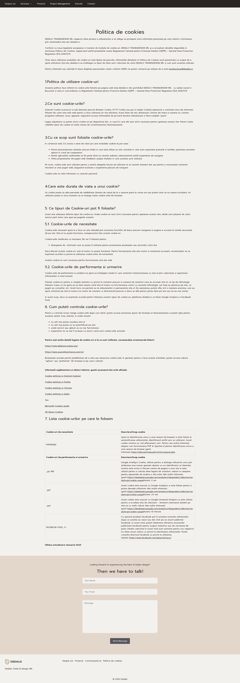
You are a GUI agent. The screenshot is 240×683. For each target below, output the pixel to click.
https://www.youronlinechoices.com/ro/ (64, 352)
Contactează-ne (93, 660)
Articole (78, 3)
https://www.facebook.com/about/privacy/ (150, 537)
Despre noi (10, 3)
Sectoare (24, 3)
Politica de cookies (112, 660)
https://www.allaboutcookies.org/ (61, 346)
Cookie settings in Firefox (58, 382)
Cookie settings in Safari (57, 394)
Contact (91, 3)
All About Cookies (54, 412)
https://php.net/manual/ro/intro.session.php (153, 452)
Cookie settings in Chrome (58, 388)
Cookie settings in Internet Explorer (63, 376)
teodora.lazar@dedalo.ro (181, 69)
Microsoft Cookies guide (57, 406)
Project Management (60, 3)
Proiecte (41, 3)
